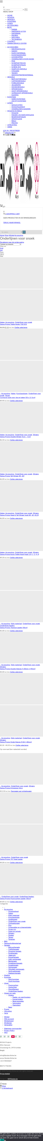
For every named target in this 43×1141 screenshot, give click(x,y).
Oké (2, 1140)
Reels (13, 121)
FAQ (6, 1032)
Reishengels (12, 961)
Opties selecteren (21, 327)
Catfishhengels (18, 81)
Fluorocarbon (13, 985)
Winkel (11, 235)
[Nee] (5, 1140)
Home (9, 15)
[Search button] (25, 10)
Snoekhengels (18, 87)
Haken (14, 51)
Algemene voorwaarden (13, 1028)
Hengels (11, 19)
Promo (14, 123)
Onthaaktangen (14, 923)
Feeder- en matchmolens (22, 115)
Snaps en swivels (19, 69)
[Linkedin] (14, 135)
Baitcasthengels (19, 79)
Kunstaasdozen (18, 55)
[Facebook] (4, 135)
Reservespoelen (18, 117)
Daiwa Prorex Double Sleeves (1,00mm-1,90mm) (17, 669)
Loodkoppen (17, 57)
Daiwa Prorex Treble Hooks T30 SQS (13, 324)
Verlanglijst (8, 1025)
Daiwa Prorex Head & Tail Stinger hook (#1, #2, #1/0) (19, 515)
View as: (3, 246)
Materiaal (16, 33)
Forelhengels (17, 83)
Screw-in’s (16, 67)
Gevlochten (16, 105)
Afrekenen (8, 1023)
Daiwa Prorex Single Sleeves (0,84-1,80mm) (16, 742)
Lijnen (10, 23)
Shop (7, 235)
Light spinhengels (19, 91)
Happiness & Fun (18, 31)
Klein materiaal (18, 53)
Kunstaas (11, 21)
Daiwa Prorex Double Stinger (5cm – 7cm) (15, 437)
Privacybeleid (5, 1074)
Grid (1, 248)
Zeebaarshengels (14, 973)
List (1, 250)
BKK (6, 941)
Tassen (14, 73)
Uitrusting (12, 125)
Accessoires (12, 25)
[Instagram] (8, 135)
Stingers (15, 71)
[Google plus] (10, 135)
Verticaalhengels (14, 971)
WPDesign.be (13, 1079)
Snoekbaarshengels (15, 963)
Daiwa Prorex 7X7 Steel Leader (11, 859)
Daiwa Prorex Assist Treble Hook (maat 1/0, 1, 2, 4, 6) (19, 554)
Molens (10, 17)
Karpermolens (18, 999)
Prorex (14, 35)
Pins (13, 61)
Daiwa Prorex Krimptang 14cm (11, 788)
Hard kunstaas (18, 99)
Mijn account (9, 1019)
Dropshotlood (18, 49)
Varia (9, 127)
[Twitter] (6, 135)
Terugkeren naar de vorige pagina (12, 242)
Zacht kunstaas (18, 101)
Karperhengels (13, 957)
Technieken (16, 39)
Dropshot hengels (14, 951)
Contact (11, 41)
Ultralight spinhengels (22, 93)
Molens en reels (14, 111)
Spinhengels (17, 89)
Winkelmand (8, 1021)
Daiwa (14, 29)
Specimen (15, 37)
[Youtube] (12, 135)
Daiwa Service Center (17, 43)
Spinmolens (16, 119)
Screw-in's (12, 929)
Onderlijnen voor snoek (22, 59)
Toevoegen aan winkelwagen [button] (21, 791)
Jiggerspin (16, 85)
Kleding (15, 95)
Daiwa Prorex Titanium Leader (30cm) (13, 627)
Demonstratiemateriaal (22, 75)
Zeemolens (16, 1005)
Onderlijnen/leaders (21, 109)
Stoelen (11, 935)
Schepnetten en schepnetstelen (19, 927)
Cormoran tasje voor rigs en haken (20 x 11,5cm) (17, 397)
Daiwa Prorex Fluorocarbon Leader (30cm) (15, 898)
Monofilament (18, 107)
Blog (9, 27)
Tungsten (11, 939)
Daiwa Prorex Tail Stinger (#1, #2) (12, 476)
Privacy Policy (9, 1030)
